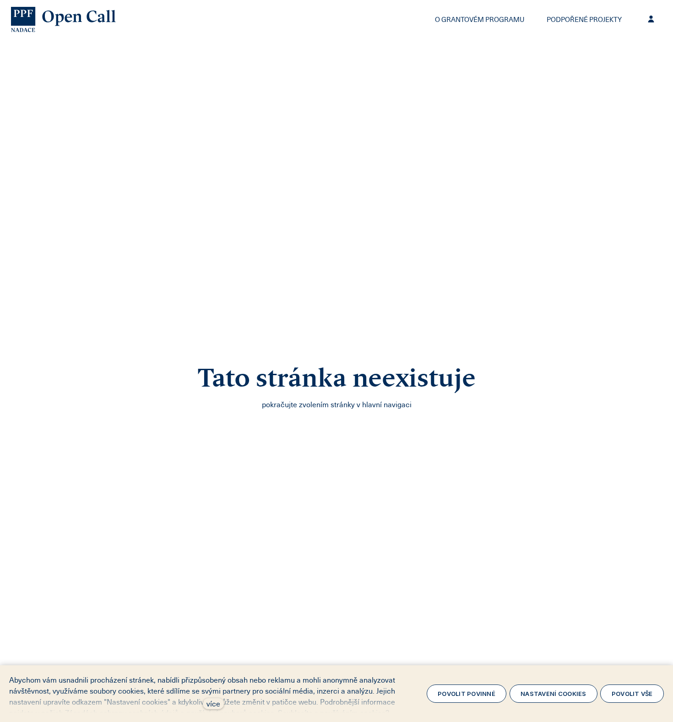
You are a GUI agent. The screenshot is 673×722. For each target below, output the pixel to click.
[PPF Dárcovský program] (63, 19)
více (213, 704)
